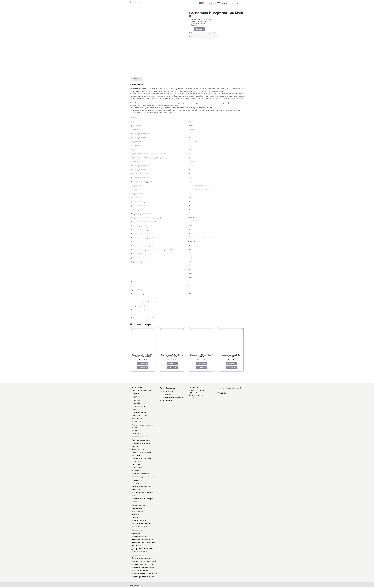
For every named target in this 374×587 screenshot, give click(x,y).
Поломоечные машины (139, 536)
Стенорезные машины (139, 437)
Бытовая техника (137, 555)
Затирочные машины (139, 412)
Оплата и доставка (167, 391)
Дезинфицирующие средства (142, 548)
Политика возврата (167, 394)
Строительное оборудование (141, 390)
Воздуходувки (136, 461)
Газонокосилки (136, 467)
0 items (225, 3)
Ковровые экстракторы (139, 545)
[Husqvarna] (203, 42)
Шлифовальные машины (140, 443)
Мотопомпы (135, 489)
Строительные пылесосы (140, 440)
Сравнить (199, 29)
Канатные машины (138, 418)
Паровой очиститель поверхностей (144, 573)
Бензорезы (135, 394)
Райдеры (134, 502)
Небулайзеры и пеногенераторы (143, 577)
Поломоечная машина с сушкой (142, 567)
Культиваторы (136, 480)
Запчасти (134, 446)
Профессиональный (138, 520)
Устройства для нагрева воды (142, 539)
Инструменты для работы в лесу (143, 477)
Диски (133, 409)
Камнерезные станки (139, 415)
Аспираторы (135, 533)
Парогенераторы (137, 530)
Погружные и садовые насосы (142, 564)
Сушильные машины (139, 552)
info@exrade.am (199, 398)
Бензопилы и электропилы (141, 458)
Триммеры (135, 514)
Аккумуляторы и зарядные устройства (141, 453)
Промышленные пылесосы (141, 527)
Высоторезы (136, 464)
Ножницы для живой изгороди (142, 492)
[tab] (136, 79)
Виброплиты (136, 400)
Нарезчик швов (136, 422)
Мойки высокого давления (141, 486)
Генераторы (135, 470)
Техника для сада (137, 449)
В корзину (143, 363)
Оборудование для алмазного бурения (142, 426)
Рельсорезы (135, 434)
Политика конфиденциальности (171, 397)
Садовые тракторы (138, 505)
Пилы (215, 33)
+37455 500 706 (197, 395)
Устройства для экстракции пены (143, 542)
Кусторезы (135, 483)
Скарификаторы (137, 508)
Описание (136, 79)
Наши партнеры (166, 400)
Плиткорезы (135, 430)
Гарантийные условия (168, 388)
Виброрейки (135, 403)
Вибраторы (135, 397)
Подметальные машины (140, 570)
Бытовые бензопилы (205, 33)
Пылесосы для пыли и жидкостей (143, 561)
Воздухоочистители (138, 406)
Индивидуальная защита (140, 474)
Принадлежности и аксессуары (142, 499)
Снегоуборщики (137, 511)
